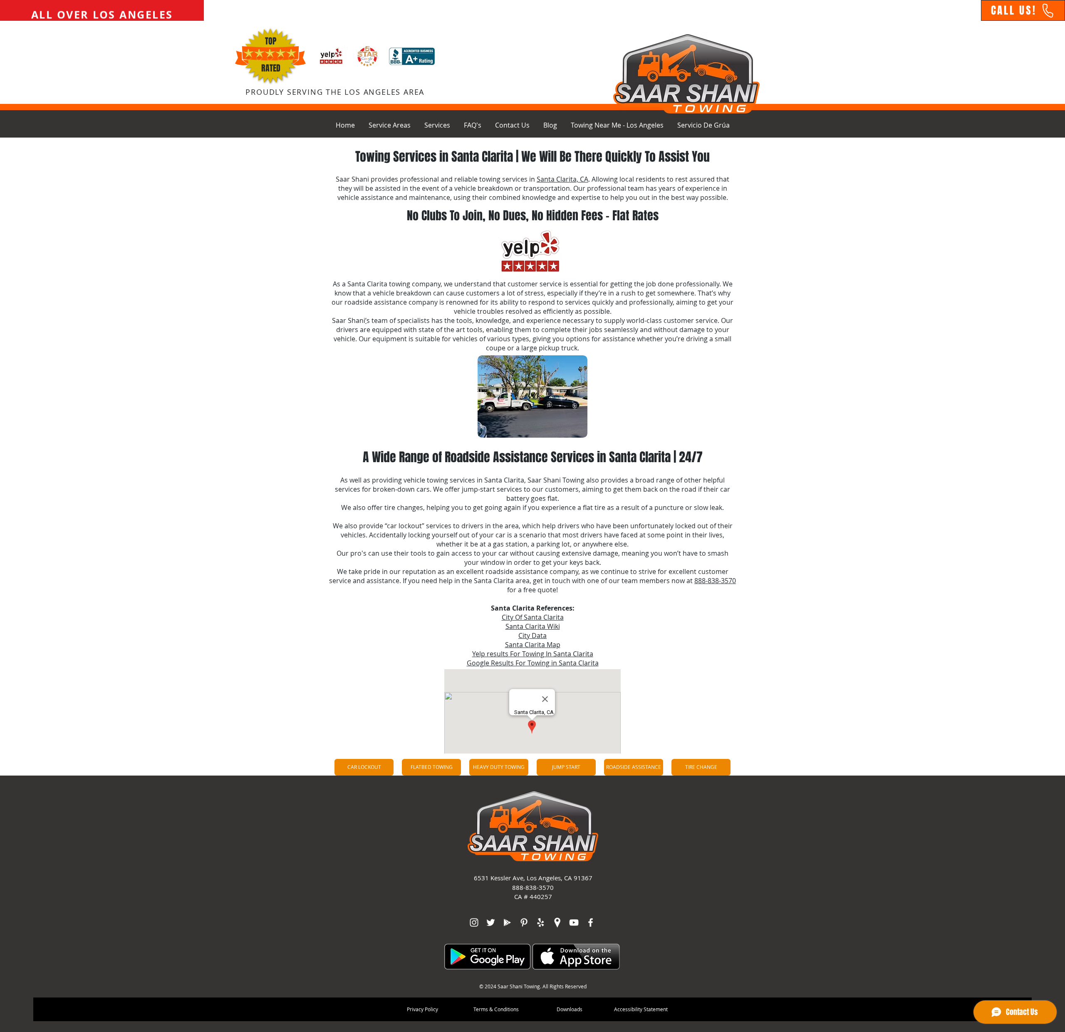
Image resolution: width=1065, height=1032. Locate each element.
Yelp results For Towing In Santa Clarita (532, 653)
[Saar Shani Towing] (490, 922)
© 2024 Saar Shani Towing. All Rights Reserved (533, 986)
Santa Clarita (367, 283)
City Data (532, 635)
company (564, 571)
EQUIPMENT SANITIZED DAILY (100, 10)
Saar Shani (352, 179)
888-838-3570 (715, 580)
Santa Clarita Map (532, 644)
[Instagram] (474, 922)
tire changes (403, 507)
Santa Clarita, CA (562, 179)
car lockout (404, 525)
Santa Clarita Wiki (532, 626)
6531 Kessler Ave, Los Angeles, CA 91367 (533, 878)
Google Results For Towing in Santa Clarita (533, 662)
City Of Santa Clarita (533, 617)
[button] (389, 125)
